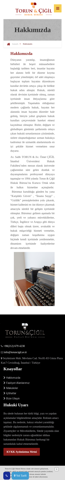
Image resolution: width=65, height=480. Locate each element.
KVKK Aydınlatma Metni (22, 451)
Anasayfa (15, 44)
